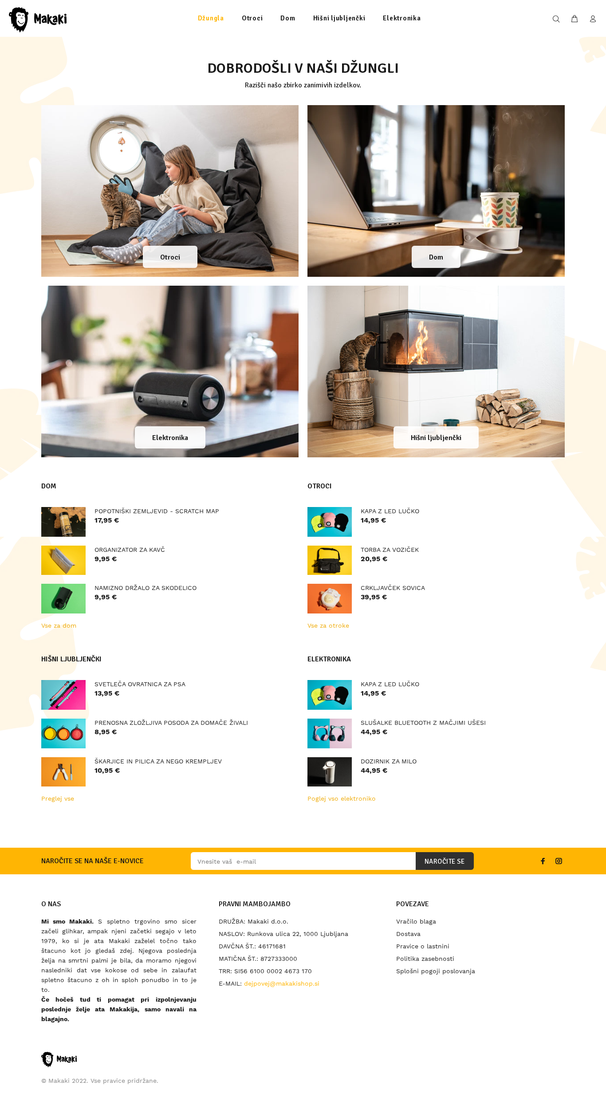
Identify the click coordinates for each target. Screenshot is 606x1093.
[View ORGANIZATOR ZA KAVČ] (63, 560)
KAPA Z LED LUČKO (390, 511)
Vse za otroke (328, 625)
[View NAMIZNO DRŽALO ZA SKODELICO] (63, 598)
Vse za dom (58, 625)
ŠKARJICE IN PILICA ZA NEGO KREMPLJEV (158, 761)
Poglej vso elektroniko (341, 798)
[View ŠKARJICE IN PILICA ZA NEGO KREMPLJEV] (63, 772)
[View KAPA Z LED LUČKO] (329, 522)
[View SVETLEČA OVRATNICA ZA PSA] (63, 695)
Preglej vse (57, 798)
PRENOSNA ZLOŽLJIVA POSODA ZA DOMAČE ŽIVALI (171, 722)
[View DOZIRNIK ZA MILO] (329, 772)
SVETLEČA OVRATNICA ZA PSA (139, 684)
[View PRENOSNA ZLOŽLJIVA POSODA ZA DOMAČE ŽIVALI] (63, 733)
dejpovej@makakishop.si (281, 983)
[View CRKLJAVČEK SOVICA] (329, 598)
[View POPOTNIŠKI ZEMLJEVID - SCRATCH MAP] (63, 522)
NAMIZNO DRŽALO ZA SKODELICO (145, 587)
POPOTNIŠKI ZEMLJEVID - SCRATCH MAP (156, 511)
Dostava (408, 933)
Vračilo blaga (416, 921)
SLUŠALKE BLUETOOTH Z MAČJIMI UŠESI (423, 722)
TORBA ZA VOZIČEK (390, 549)
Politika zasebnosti (425, 958)
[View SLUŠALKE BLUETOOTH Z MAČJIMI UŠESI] (329, 733)
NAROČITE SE (445, 861)
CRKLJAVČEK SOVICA (393, 587)
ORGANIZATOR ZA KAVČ (129, 549)
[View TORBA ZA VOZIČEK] (329, 560)
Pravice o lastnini (422, 946)
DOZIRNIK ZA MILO (389, 761)
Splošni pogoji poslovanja (435, 971)
